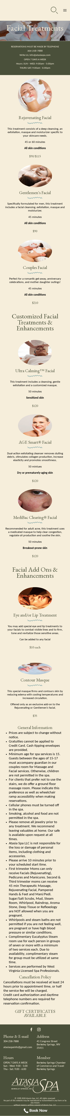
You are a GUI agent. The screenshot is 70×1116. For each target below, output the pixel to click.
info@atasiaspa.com (40, 55)
